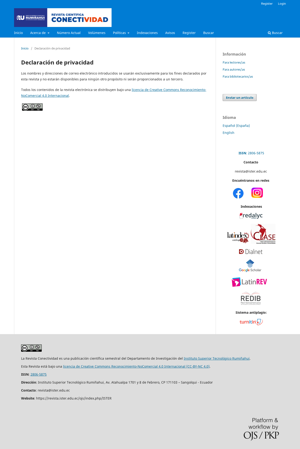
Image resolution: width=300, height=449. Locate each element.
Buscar (208, 32)
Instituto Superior (198, 358)
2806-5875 (38, 374)
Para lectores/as (234, 62)
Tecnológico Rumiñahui (231, 358)
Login (282, 3)
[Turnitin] (251, 324)
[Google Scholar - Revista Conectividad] (250, 271)
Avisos (170, 32)
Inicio (18, 32)
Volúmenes (96, 32)
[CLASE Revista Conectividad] (263, 242)
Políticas (120, 32)
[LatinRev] (249, 285)
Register (189, 32)
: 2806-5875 (251, 153)
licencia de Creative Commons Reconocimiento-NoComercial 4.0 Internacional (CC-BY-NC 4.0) (136, 366)
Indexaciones (147, 32)
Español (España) (236, 125)
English (228, 132)
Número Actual (69, 32)
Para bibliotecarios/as (238, 76)
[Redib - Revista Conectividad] (250, 306)
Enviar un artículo (239, 97)
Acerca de (38, 32)
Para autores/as (234, 69)
